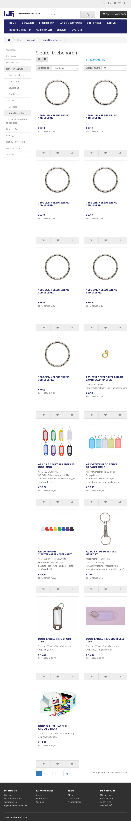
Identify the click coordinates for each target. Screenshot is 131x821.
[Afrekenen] (124, 3)
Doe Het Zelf (94, 23)
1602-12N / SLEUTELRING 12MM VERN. (54, 117)
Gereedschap (46, 23)
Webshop (11, 49)
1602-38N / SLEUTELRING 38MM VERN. (54, 378)
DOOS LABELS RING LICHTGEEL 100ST (105, 640)
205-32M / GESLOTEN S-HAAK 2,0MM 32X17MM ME (104, 378)
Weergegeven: (93, 67)
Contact (40, 795)
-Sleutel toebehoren (16, 113)
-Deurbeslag (13, 94)
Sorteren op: (44, 67)
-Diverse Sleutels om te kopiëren (16, 121)
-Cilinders (11, 106)
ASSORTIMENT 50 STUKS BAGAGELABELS (101, 465)
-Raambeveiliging (15, 75)
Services (62, 29)
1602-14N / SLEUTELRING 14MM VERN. (102, 117)
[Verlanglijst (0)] (115, 3)
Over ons (77, 29)
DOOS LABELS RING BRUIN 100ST (54, 640)
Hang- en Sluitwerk (70, 23)
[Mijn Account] (110, 3)
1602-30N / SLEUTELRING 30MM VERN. (54, 291)
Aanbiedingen (44, 29)
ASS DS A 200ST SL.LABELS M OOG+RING (56, 465)
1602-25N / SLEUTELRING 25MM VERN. (102, 204)
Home (12, 23)
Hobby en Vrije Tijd (20, 29)
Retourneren (42, 798)
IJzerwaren (27, 23)
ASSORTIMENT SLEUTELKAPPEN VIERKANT (55, 553)
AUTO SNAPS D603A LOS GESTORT (101, 553)
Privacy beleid (11, 802)
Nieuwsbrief (106, 805)
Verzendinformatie (13, 798)
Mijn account (106, 795)
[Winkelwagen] (119, 3)
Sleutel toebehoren (51, 40)
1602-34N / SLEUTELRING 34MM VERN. (102, 291)
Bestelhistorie (106, 798)
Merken (71, 795)
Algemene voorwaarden (15, 805)
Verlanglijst (105, 802)
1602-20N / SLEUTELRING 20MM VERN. (54, 204)
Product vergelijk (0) (95, 59)
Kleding (111, 23)
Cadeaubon (73, 798)
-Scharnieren (13, 81)
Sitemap (40, 802)
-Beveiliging (12, 87)
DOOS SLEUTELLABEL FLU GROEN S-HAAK (54, 727)
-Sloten (10, 100)
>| (67, 773)
